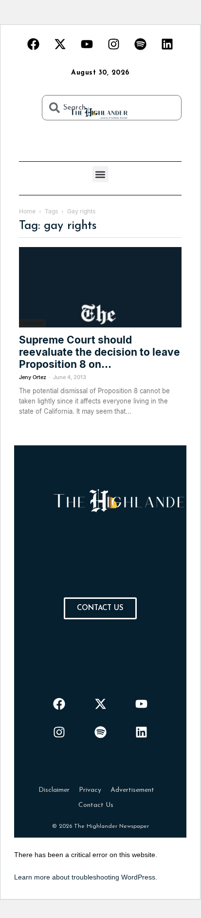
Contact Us (95, 805)
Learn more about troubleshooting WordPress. (85, 877)
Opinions (32, 323)
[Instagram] (114, 44)
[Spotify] (140, 44)
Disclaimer (54, 790)
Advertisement (132, 790)
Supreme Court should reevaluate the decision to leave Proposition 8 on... (99, 352)
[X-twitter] (60, 44)
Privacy (90, 790)
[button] (100, 174)
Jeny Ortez (32, 377)
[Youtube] (87, 44)
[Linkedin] (167, 44)
